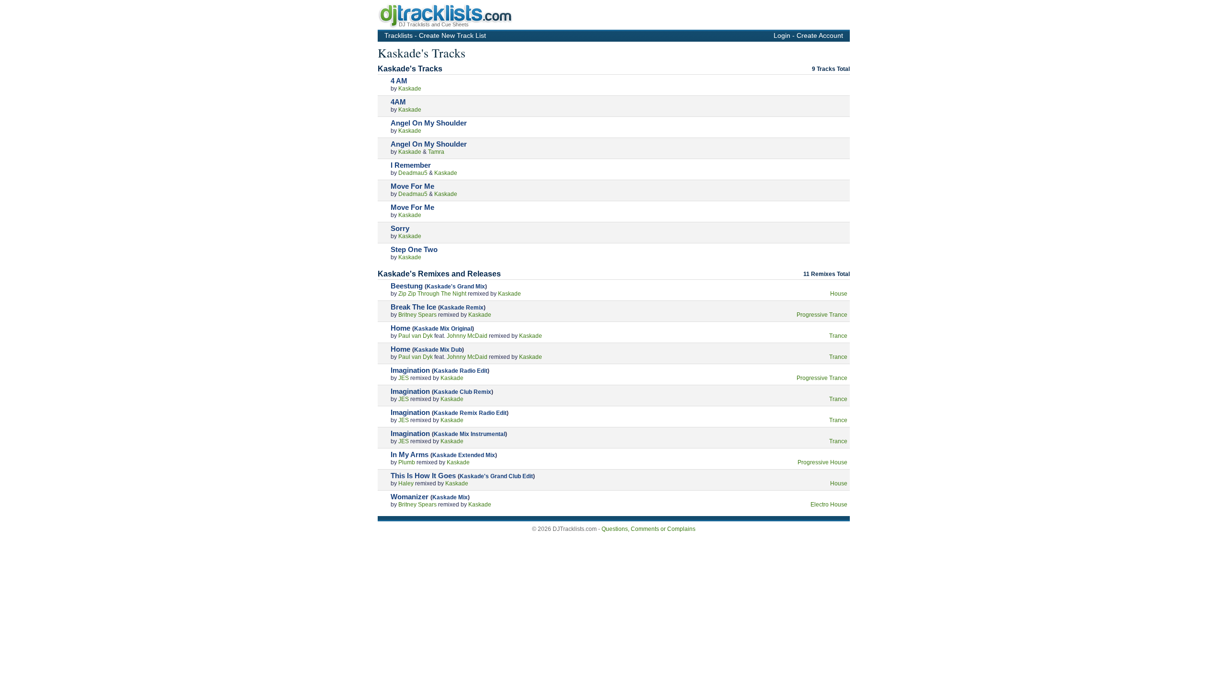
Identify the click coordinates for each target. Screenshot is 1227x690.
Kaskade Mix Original (443, 328)
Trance (838, 336)
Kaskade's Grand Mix (456, 286)
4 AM (399, 81)
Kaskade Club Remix (462, 392)
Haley (406, 483)
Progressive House (822, 462)
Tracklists (398, 35)
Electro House (828, 504)
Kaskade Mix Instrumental (469, 434)
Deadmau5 (413, 173)
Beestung (407, 286)
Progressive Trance (822, 314)
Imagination (410, 370)
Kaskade (409, 88)
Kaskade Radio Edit (460, 371)
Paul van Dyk (415, 336)
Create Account (820, 35)
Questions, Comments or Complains (648, 529)
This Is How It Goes (423, 476)
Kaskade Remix (462, 307)
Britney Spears (417, 314)
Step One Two (414, 249)
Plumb (406, 462)
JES (403, 378)
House (838, 293)
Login (782, 35)
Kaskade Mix (450, 497)
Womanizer (409, 497)
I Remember (411, 165)
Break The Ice (413, 307)
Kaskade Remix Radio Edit (470, 413)
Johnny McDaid (467, 336)
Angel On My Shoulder (429, 123)
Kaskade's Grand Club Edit (496, 476)
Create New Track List (452, 35)
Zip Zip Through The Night (432, 293)
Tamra (436, 152)
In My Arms (409, 454)
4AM (398, 102)
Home (400, 328)
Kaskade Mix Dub (438, 349)
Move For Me (412, 186)
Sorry (400, 228)
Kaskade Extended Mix (463, 455)
